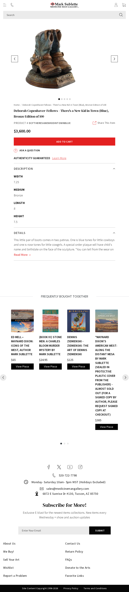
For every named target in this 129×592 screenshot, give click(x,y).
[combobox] (59, 15)
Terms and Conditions (95, 588)
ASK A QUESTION (29, 150)
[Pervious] (3, 377)
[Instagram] (80, 467)
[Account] (116, 5)
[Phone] (12, 5)
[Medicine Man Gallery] (64, 5)
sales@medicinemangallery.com (67, 489)
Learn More (59, 158)
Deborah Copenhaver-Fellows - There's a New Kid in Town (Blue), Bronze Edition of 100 (64, 104)
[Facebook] (49, 467)
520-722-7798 (68, 475)
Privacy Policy (70, 588)
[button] (4, 4)
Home (17, 104)
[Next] (125, 377)
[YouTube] (69, 467)
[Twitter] (59, 467)
